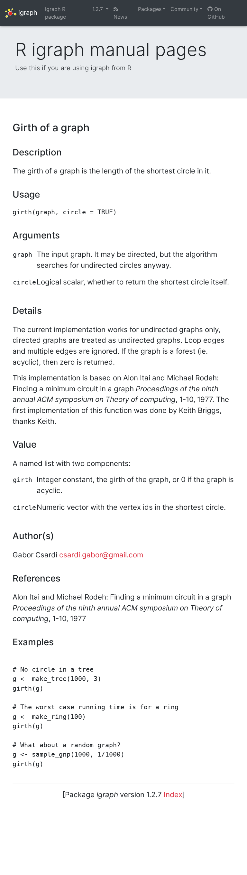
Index (173, 794)
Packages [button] (149, 9)
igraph (26, 12)
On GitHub (216, 13)
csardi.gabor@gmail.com (101, 554)
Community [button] (184, 9)
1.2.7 (98, 9)
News (120, 17)
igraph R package (55, 13)
